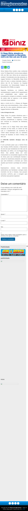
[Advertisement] (14, 25)
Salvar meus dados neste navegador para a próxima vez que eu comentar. (13, 235)
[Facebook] (14, 10)
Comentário (5, 194)
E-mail (3, 220)
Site (2, 226)
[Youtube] (19, 10)
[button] (4, 9)
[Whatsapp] (22, 10)
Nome (3, 214)
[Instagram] (17, 10)
